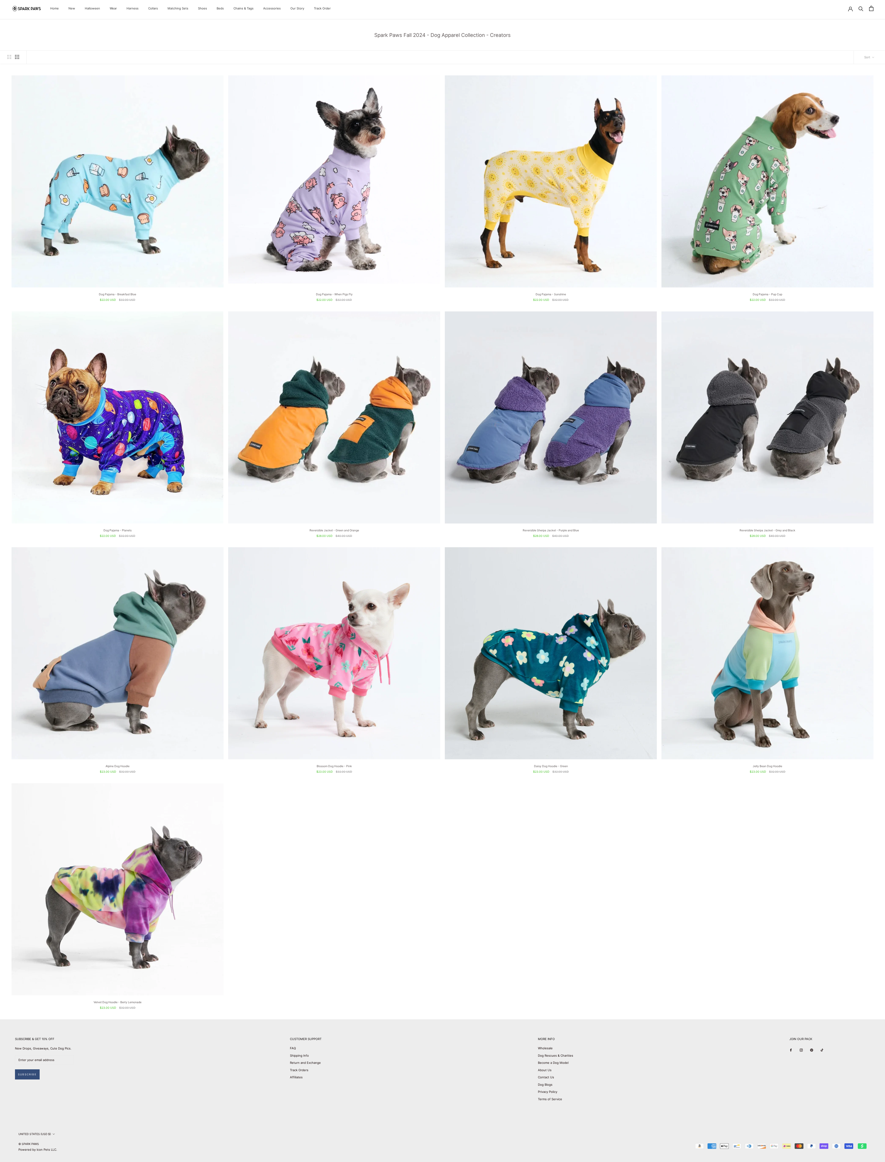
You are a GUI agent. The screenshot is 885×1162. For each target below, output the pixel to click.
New (71, 8)
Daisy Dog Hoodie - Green (551, 766)
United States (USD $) (34, 1134)
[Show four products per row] (17, 57)
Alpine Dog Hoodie (118, 766)
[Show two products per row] (9, 57)
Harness (133, 8)
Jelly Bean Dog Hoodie (767, 766)
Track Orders (299, 1070)
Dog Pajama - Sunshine (551, 294)
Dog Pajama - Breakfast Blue (117, 294)
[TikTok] (821, 1049)
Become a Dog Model (553, 1062)
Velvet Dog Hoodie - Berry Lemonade (118, 1002)
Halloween (92, 8)
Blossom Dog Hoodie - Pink (334, 766)
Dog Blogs (545, 1084)
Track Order (322, 8)
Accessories (272, 8)
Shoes (202, 8)
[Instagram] (801, 1049)
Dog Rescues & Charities (555, 1055)
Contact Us (546, 1077)
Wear (113, 8)
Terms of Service (550, 1099)
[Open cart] (871, 8)
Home (54, 8)
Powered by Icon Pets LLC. (37, 1149)
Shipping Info (299, 1055)
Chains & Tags (243, 8)
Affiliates (296, 1077)
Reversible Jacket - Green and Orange (334, 530)
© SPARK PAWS (28, 1144)
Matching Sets (178, 8)
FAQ (293, 1048)
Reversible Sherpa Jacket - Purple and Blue (551, 530)
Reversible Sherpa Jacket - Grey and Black (767, 530)
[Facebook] (790, 1049)
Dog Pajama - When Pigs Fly (334, 294)
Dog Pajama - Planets (117, 530)
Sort (867, 57)
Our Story (297, 8)
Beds (220, 8)
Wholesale (545, 1048)
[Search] (860, 8)
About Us (545, 1070)
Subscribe (27, 1074)
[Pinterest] (811, 1049)
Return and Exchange (305, 1062)
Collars (153, 8)
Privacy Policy (547, 1092)
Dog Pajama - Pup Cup (767, 294)
